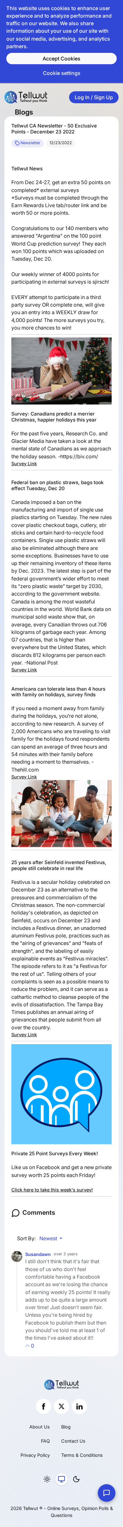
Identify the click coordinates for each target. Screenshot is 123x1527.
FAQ (45, 1441)
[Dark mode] (76, 1479)
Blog (66, 1426)
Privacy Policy (35, 1455)
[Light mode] (47, 1479)
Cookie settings (61, 73)
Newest (48, 1238)
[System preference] (61, 1479)
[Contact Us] (106, 1493)
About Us (39, 1426)
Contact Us (73, 1441)
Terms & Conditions (82, 1455)
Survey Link (24, 463)
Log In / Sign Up (94, 97)
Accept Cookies (61, 58)
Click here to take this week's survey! (52, 1189)
